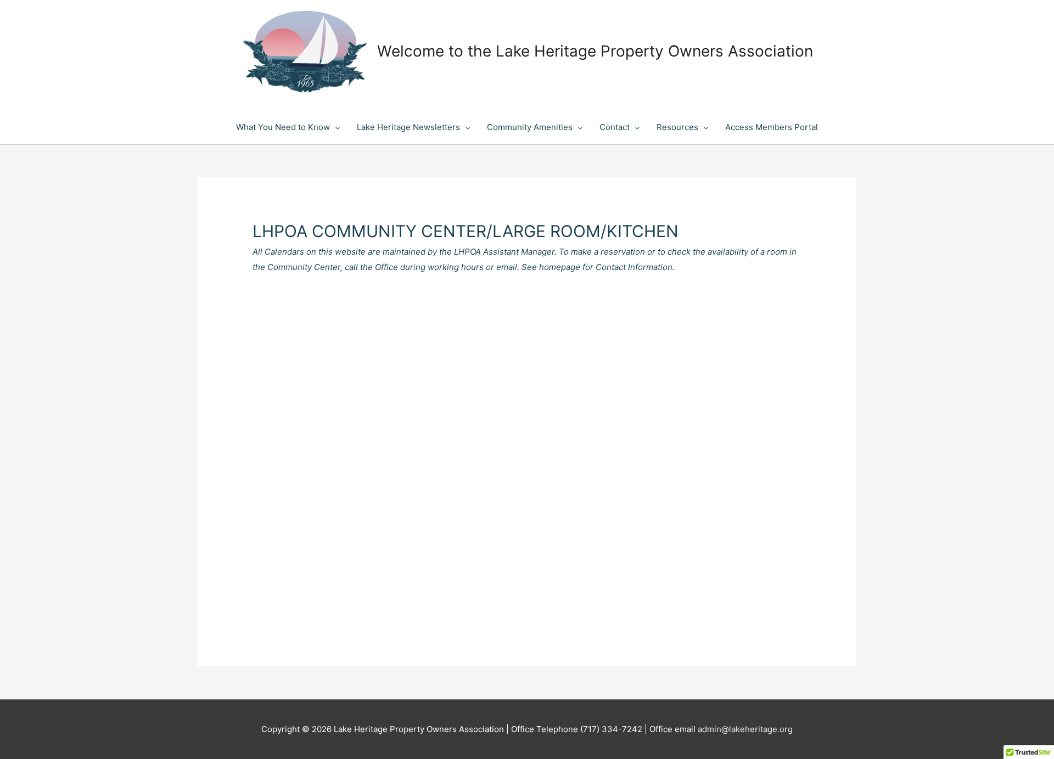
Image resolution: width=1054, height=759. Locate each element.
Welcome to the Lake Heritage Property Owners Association (595, 51)
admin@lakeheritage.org (745, 729)
